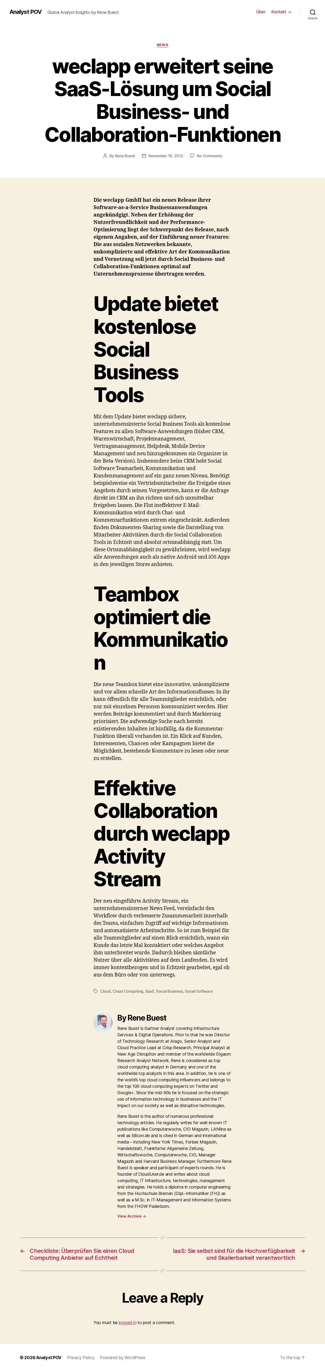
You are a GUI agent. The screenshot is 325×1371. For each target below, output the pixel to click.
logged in (128, 1322)
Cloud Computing (128, 991)
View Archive (131, 1216)
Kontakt (278, 11)
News (162, 45)
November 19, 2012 (165, 155)
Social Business (169, 991)
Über (261, 11)
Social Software (198, 991)
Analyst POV (26, 12)
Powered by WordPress (122, 1357)
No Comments (209, 155)
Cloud (105, 991)
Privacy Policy (80, 1357)
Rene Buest (125, 155)
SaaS (149, 991)
